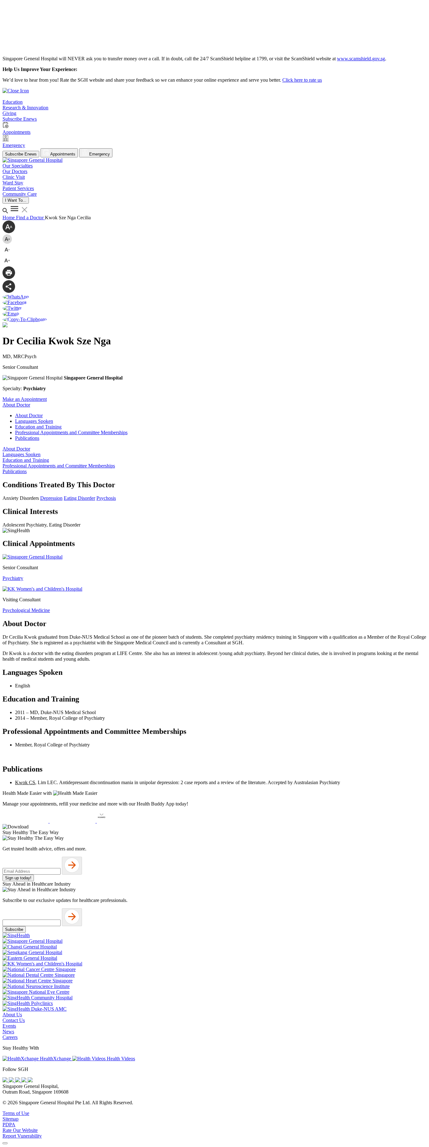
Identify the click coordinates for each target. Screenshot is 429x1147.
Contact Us (14, 1020)
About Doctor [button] (16, 404)
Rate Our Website (20, 1130)
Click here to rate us (302, 80)
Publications (27, 438)
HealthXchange (55, 1058)
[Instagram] (18, 1080)
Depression (51, 498)
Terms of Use (16, 1113)
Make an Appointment (25, 399)
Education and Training (38, 426)
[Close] (5, 1143)
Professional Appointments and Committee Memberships (71, 432)
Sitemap (11, 1119)
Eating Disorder (79, 498)
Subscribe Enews (21, 154)
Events (9, 1026)
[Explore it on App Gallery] (120, 821)
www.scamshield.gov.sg (361, 58)
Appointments (62, 154)
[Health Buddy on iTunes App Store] (26, 821)
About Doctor (29, 415)
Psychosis (106, 498)
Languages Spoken (34, 421)
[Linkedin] (30, 1080)
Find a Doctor (30, 217)
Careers (10, 1037)
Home (9, 217)
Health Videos (120, 1058)
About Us (12, 1014)
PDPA (9, 1124)
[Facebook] (6, 1080)
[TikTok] (24, 1080)
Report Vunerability (22, 1136)
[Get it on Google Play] (73, 821)
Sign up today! (18, 878)
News (8, 1031)
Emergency (99, 154)
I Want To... (15, 200)
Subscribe (14, 929)
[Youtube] (12, 1080)
